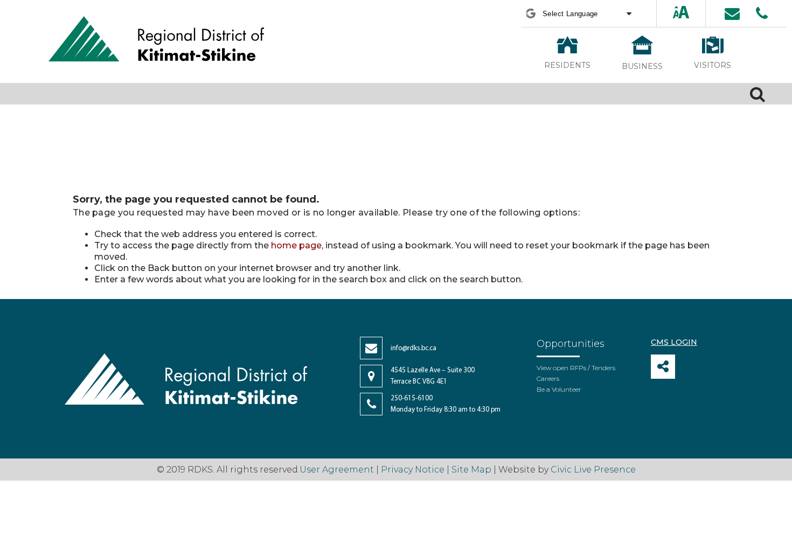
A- (691, 13)
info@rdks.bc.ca (413, 348)
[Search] (757, 94)
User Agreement (337, 469)
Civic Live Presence (593, 469)
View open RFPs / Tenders (576, 368)
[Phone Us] (762, 13)
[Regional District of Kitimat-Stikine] (156, 40)
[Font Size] (681, 13)
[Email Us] (732, 13)
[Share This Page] (663, 367)
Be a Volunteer (559, 389)
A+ (672, 13)
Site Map (471, 469)
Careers (548, 378)
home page (296, 245)
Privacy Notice (412, 469)
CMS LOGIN (674, 342)
